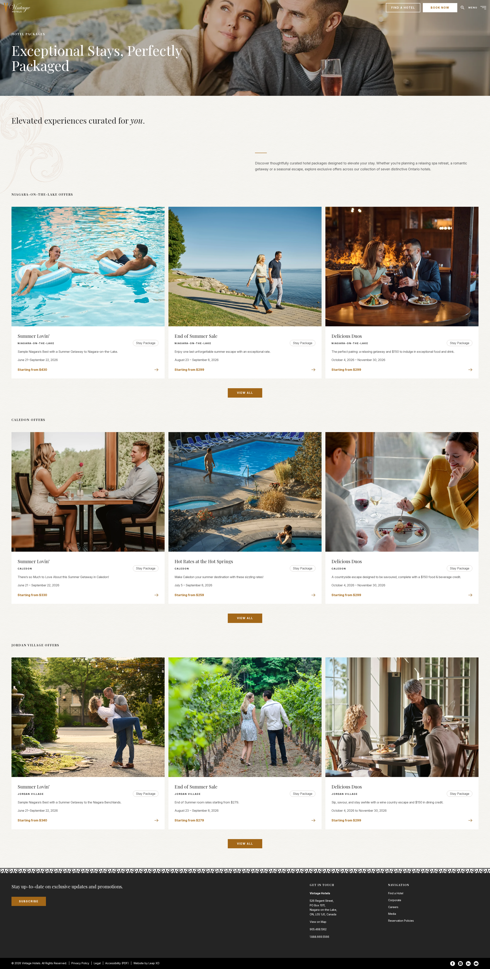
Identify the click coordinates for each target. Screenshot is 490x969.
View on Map (318, 921)
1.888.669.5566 (319, 936)
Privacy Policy (80, 963)
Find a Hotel (395, 893)
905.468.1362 (318, 929)
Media (392, 913)
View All (245, 392)
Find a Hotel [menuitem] (403, 7)
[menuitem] (18, 7)
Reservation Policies (401, 920)
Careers (393, 907)
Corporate (394, 900)
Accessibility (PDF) (117, 963)
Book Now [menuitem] (440, 7)
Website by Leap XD (146, 963)
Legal (97, 963)
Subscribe (28, 901)
